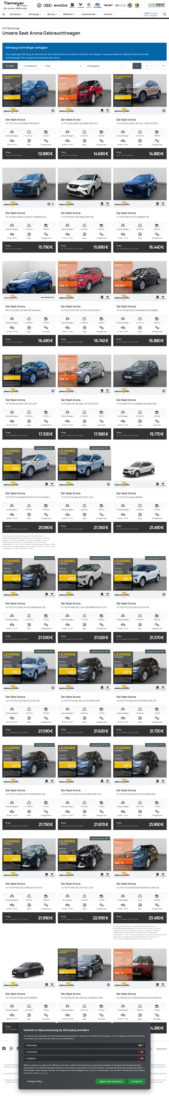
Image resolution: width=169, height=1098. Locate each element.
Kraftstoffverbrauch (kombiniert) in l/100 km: (16, 538)
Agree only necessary (110, 1081)
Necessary (32, 1045)
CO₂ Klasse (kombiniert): (35, 536)
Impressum (161, 1048)
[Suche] (165, 14)
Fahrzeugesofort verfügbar (150, 14)
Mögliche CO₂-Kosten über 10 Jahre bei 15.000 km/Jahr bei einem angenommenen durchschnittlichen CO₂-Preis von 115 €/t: (139, 937)
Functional (32, 1052)
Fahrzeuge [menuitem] (34, 14)
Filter (11, 65)
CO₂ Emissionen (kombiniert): (11, 536)
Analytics (31, 1058)
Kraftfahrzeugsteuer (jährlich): (11, 542)
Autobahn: (37, 540)
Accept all (136, 1081)
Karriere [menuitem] (108, 14)
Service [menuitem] (51, 14)
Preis (14, 153)
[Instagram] (11, 1049)
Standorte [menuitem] (15, 14)
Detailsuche (31, 65)
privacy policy (42, 1073)
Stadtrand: (5, 540)
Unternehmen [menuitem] (88, 14)
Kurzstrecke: (37, 538)
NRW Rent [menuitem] (68, 14)
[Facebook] (3, 1049)
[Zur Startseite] (3, 14)
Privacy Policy (34, 1081)
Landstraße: (21, 540)
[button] (63, 66)
